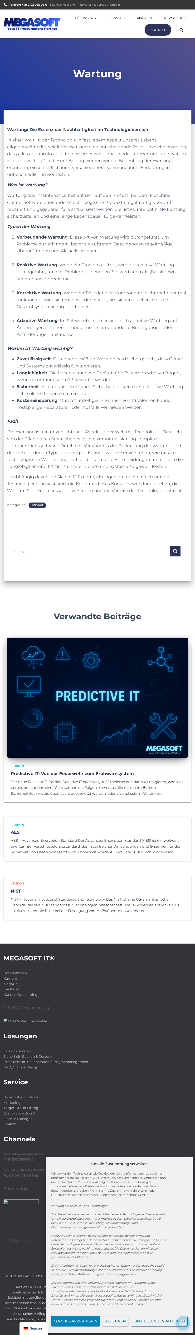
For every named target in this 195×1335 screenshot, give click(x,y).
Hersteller (12, 989)
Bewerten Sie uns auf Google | (100, 4)
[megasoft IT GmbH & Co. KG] (32, 24)
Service (115, 18)
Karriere (10, 978)
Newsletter (174, 18)
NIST (16, 891)
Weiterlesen (152, 793)
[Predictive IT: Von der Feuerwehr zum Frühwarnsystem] (97, 697)
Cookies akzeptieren (76, 1321)
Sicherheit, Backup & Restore (28, 1056)
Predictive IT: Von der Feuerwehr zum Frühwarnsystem (72, 773)
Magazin (144, 18)
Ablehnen (115, 1321)
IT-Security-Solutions (21, 1097)
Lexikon (37, 505)
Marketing (12, 1102)
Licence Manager (18, 1119)
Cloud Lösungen (17, 1051)
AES (15, 832)
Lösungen (84, 18)
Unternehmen (15, 973)
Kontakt (158, 30)
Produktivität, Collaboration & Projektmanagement (46, 1062)
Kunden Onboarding (21, 994)
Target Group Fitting (21, 1108)
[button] (95, 18)
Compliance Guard (19, 1113)
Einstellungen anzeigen (159, 1321)
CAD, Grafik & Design (21, 1067)
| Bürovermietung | (63, 4)
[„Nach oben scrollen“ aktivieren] (10, 1325)
